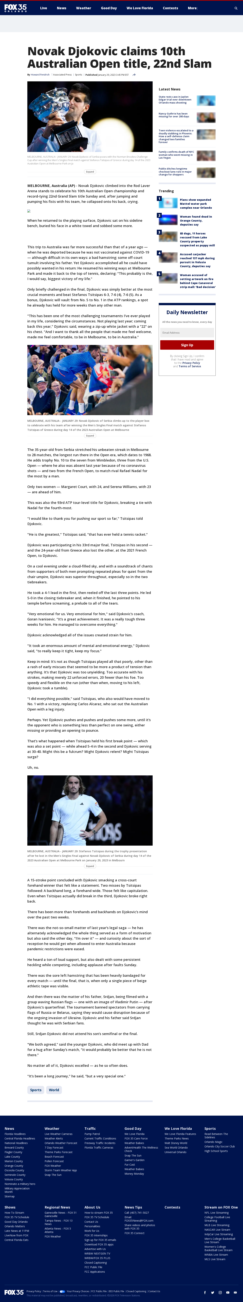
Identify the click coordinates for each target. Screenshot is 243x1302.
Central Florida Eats (16, 1240)
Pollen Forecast (54, 1161)
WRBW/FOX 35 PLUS (97, 1258)
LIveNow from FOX (16, 1235)
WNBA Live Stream (216, 1254)
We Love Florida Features (180, 1134)
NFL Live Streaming (216, 1212)
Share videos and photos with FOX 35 (140, 1226)
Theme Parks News (177, 1138)
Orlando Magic (213, 1142)
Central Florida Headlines (20, 1138)
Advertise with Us (95, 1249)
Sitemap (10, 1196)
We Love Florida (134, 1134)
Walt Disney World (176, 1143)
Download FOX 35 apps (99, 1244)
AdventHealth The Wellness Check (141, 1149)
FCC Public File (93, 1267)
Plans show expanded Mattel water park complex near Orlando (196, 203)
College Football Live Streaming (217, 1218)
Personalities (92, 1226)
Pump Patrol (92, 1134)
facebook (205, 1293)
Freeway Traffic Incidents (99, 1143)
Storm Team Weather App (61, 1170)
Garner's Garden (134, 1160)
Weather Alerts (54, 1138)
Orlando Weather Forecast (61, 1143)
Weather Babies (134, 1143)
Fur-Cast (130, 1164)
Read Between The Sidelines (216, 1135)
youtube (228, 1293)
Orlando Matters (15, 1226)
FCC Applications (94, 1271)
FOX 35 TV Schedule (17, 1217)
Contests (172, 1207)
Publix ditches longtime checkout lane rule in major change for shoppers (175, 171)
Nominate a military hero (20, 1184)
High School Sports (216, 1151)
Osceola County (14, 1170)
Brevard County (14, 1147)
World (54, 1090)
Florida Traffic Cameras (98, 1147)
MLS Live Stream (214, 1259)
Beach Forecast (54, 1156)
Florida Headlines (15, 1134)
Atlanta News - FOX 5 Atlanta (58, 1230)
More (192, 8)
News (9, 1128)
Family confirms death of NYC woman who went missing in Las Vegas (176, 154)
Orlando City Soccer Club (219, 1146)
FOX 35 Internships (96, 1235)
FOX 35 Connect (134, 1233)
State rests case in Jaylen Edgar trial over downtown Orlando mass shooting (175, 99)
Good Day (133, 1128)
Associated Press (62, 74)
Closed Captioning (95, 1262)
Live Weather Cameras (59, 1134)
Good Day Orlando (16, 1221)
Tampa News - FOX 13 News (59, 1222)
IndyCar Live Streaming (218, 1234)
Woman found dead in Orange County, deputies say (196, 220)
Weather (52, 1128)
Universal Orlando (175, 1152)
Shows (10, 1207)
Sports (78, 74)
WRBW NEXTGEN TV (97, 1253)
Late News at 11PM (17, 1231)
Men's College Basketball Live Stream (219, 1240)
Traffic (90, 1128)
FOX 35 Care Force (136, 1138)
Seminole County (15, 1175)
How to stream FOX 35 (98, 1212)
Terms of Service (190, 366)
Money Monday (134, 1173)
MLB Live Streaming (216, 1225)
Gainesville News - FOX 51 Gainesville (61, 1214)
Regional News (57, 1207)
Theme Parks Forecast (59, 1152)
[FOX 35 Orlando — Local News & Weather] (17, 8)
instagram (220, 1293)
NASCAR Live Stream (217, 1229)
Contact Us (91, 1221)
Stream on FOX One (221, 1207)
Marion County (14, 1161)
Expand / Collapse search (236, 8)
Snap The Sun (53, 1175)
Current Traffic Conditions (100, 1138)
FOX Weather (53, 1165)
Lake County (12, 1156)
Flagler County (13, 1152)
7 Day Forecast (54, 1147)
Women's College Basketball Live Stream (218, 1248)
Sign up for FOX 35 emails (100, 1240)
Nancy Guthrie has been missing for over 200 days (174, 115)
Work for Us (91, 1231)
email (235, 1293)
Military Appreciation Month (17, 1190)
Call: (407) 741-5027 (137, 1212)
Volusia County (14, 1179)
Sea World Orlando (176, 1147)
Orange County (14, 1165)
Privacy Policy (191, 363)
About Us (92, 1207)
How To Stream (14, 1212)
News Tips (133, 1207)
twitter (213, 1293)
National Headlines (16, 1143)
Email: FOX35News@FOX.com (139, 1218)
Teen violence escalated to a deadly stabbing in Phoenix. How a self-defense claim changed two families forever (176, 136)
